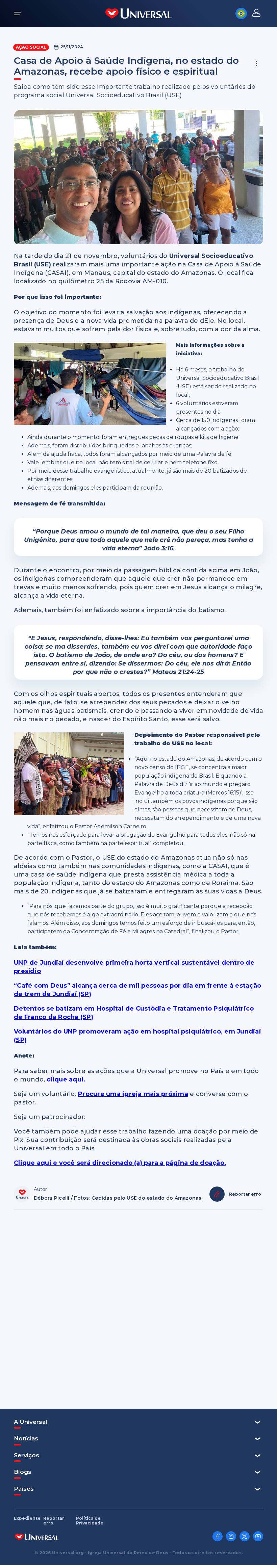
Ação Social (31, 47)
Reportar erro (53, 1520)
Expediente (27, 1518)
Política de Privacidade (89, 1520)
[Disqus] (138, 1305)
